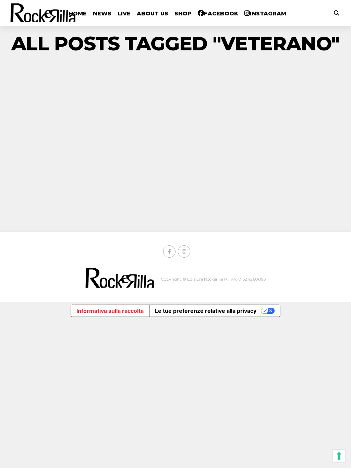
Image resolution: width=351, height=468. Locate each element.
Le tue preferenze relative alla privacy (205, 310)
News (102, 13)
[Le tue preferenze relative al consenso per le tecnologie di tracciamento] (339, 456)
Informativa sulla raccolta (110, 310)
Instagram (268, 13)
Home (78, 13)
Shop (183, 13)
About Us (152, 13)
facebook (221, 13)
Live (124, 13)
